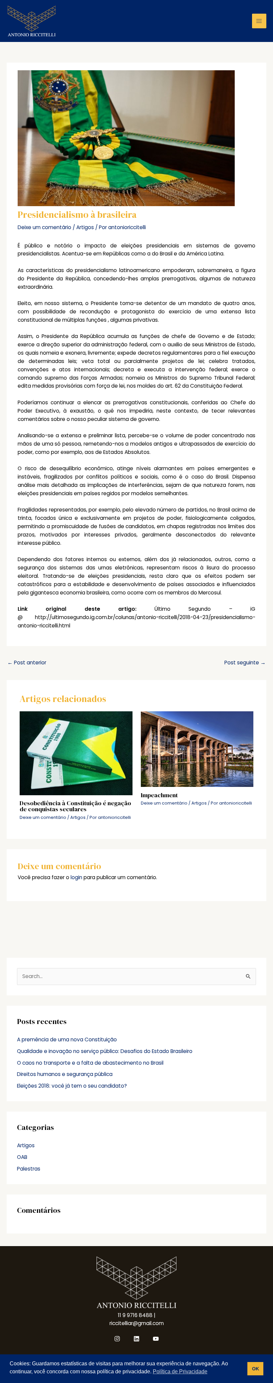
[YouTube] (156, 1339)
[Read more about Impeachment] (197, 748)
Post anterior (26, 662)
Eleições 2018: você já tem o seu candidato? (72, 1085)
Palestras (28, 1168)
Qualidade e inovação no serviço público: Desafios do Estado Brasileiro (104, 1051)
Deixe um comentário (44, 227)
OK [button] (255, 1368)
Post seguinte (245, 662)
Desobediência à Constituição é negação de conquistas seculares (75, 806)
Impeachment (159, 795)
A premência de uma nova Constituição (67, 1039)
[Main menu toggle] (259, 21)
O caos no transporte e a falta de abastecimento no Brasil (90, 1062)
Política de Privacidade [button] (180, 1371)
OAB (22, 1157)
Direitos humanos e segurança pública (65, 1074)
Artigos (85, 227)
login (76, 877)
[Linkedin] (136, 1339)
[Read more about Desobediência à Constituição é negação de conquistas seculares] (76, 752)
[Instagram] (117, 1339)
